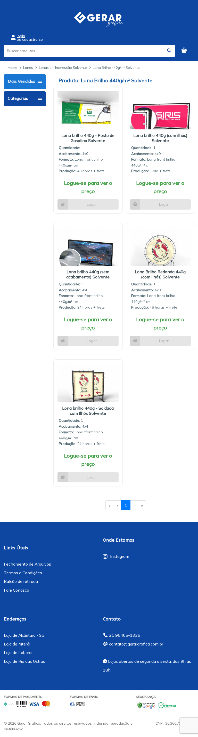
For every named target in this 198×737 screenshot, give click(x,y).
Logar (92, 204)
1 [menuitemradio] (126, 505)
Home (12, 67)
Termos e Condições (23, 572)
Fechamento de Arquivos (27, 564)
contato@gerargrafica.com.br (136, 644)
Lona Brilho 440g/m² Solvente (116, 67)
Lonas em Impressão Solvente (63, 67)
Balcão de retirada (21, 581)
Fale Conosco (16, 590)
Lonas (28, 67)
